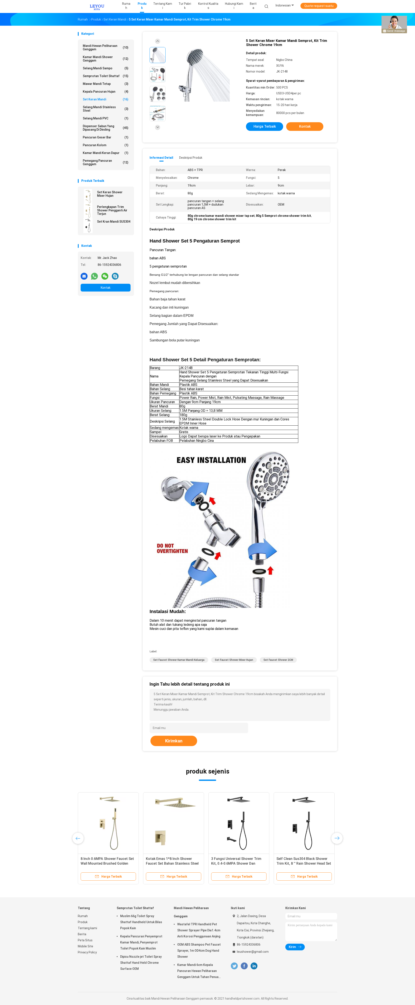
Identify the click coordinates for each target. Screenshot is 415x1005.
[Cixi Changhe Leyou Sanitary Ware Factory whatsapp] (94, 276)
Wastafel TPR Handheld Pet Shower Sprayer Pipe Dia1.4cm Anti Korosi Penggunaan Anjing (198, 930)
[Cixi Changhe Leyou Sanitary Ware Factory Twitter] (234, 966)
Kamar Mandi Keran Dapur (105, 153)
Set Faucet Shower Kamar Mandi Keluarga (178, 659)
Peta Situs (85, 940)
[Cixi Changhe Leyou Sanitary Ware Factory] (97, 6)
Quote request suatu (319, 6)
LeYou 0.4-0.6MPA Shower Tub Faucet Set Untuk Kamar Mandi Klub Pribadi (170, 863)
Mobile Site (85, 946)
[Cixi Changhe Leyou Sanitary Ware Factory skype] (115, 276)
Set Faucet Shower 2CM (278, 659)
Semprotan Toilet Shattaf (105, 76)
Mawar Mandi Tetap (105, 84)
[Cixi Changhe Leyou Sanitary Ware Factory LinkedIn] (254, 966)
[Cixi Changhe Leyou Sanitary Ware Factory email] (84, 276)
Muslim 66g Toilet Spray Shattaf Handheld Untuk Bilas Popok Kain (141, 922)
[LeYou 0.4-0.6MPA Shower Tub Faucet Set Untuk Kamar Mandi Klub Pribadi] (173, 823)
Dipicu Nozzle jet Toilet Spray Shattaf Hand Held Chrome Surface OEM (141, 962)
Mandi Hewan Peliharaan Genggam (105, 47)
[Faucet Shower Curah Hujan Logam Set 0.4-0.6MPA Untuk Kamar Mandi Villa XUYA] (239, 823)
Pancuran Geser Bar (105, 137)
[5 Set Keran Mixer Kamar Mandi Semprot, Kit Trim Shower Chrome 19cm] (204, 75)
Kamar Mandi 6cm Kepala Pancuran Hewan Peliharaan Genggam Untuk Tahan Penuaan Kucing (199, 971)
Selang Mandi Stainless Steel (105, 108)
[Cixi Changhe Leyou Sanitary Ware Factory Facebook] (244, 966)
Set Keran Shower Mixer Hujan (110, 193)
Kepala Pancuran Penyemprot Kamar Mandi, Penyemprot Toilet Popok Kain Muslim (141, 942)
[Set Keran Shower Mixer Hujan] (88, 196)
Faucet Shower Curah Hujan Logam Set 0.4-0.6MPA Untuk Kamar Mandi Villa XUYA (234, 863)
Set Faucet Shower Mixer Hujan (234, 659)
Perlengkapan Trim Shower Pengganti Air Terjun (112, 210)
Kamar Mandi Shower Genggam (105, 58)
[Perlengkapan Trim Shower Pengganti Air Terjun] (88, 211)
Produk (83, 922)
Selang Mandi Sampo (105, 68)
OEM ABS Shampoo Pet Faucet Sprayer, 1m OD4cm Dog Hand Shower (199, 950)
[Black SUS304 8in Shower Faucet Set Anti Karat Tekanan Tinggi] (108, 823)
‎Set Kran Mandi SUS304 (113, 221)
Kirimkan (173, 740)
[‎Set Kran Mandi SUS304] (88, 225)
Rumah (83, 916)
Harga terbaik (265, 126)
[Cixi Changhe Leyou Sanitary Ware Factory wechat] (104, 276)
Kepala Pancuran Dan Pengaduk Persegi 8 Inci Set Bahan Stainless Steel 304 (303, 863)
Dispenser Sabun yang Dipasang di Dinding (105, 127)
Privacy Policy (87, 952)
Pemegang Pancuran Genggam (105, 162)
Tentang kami (87, 928)
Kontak (105, 287)
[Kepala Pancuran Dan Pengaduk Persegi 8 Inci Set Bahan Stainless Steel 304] (304, 823)
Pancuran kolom (105, 145)
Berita (82, 934)
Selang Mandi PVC (105, 118)
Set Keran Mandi (105, 99)
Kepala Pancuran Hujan (105, 91)
